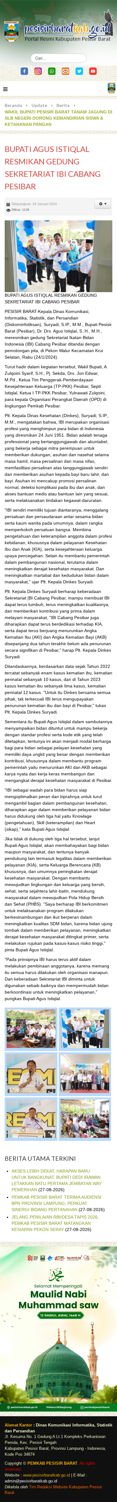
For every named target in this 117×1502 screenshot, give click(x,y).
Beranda (13, 105)
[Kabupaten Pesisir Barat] (58, 23)
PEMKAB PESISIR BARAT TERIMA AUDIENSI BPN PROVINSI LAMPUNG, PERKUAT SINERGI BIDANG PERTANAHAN (56, 1203)
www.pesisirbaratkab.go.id (46, 1475)
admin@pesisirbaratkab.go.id (31, 1481)
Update (39, 105)
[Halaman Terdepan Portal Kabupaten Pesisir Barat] (111, 87)
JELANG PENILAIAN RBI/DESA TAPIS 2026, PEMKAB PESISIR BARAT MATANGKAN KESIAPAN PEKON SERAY (55, 1223)
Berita (63, 105)
